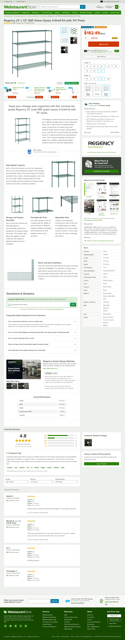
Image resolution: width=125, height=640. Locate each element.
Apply (117, 51)
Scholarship (90, 624)
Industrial (105, 12)
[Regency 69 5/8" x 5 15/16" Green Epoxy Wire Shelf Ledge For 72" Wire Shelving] (36, 93)
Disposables (66, 12)
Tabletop (57, 12)
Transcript (48, 373)
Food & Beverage (46, 12)
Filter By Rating (59, 479)
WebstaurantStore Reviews (72, 626)
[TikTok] (20, 626)
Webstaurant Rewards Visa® (98, 51)
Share (60, 83)
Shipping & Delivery (115, 626)
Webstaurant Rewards (49, 617)
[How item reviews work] (30, 446)
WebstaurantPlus (48, 615)
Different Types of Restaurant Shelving (103, 241)
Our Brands (90, 617)
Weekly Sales (68, 619)
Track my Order (114, 620)
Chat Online (112, 623)
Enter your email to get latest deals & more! (14, 601)
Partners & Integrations (50, 626)
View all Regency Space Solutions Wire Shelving (101, 152)
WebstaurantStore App (49, 619)
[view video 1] (88, 443)
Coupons (67, 622)
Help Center (9, 1)
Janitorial (97, 12)
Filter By (32, 479)
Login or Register (101, 464)
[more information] (109, 105)
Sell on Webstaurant (93, 626)
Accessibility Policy (86, 636)
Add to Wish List (101, 56)
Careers (89, 619)
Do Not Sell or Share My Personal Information (107, 636)
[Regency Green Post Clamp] (14, 93)
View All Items (21, 83)
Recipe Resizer (47, 624)
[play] (24, 369)
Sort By (8, 479)
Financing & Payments (94, 622)
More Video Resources (50, 368)
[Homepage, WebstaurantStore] (20, 6)
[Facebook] (15, 626)
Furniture (75, 12)
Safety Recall (68, 629)
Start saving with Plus (77, 603)
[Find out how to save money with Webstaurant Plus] (6, 88)
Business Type (114, 12)
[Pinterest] (25, 626)
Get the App (21, 1)
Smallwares (35, 12)
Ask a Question (73, 83)
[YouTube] (10, 626)
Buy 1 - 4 (86, 30)
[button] (64, 31)
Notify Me (39, 97)
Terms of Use (50, 309)
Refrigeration (26, 12)
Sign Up (54, 601)
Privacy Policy (59, 309)
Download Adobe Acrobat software (93, 220)
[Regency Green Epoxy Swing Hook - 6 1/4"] (57, 93)
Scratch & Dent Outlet (71, 617)
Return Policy (91, 629)
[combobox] (60, 7)
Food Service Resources (71, 624)
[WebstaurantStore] (20, 611)
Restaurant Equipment (12, 12)
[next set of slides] (78, 93)
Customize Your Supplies (50, 622)
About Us (90, 615)
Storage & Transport (86, 12)
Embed (55, 373)
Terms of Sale (55, 636)
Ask (73, 304)
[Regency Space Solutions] (101, 145)
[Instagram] (5, 626)
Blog (65, 615)
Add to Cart (12, 97)
